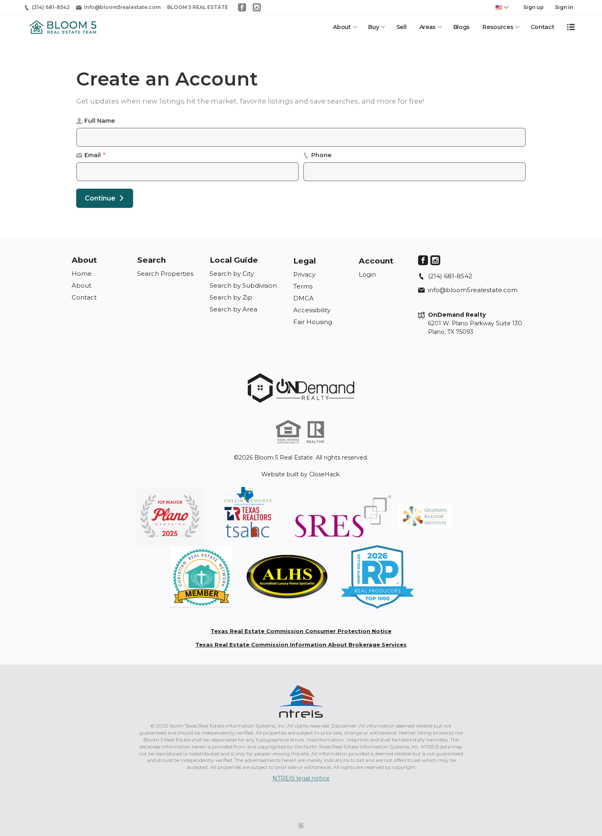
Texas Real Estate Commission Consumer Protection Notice (301, 631)
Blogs (461, 27)
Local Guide (234, 260)
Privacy (304, 274)
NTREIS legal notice (301, 778)
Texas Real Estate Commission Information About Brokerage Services (301, 644)
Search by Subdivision (243, 285)
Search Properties (165, 273)
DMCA (303, 298)
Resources (497, 27)
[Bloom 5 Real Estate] (301, 388)
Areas (427, 27)
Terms (302, 286)
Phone (321, 155)
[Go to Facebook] (242, 7)
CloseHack (324, 474)
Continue (100, 198)
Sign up (533, 7)
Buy (373, 27)
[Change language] (502, 7)
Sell (401, 27)
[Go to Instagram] (256, 7)
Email (94, 155)
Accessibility (311, 310)
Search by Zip (231, 297)
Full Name (99, 120)
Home (82, 273)
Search (151, 260)
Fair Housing (312, 322)
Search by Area (233, 309)
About (342, 27)
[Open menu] (571, 27)
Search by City (232, 273)
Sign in (564, 7)
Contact (542, 27)
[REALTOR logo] (316, 432)
